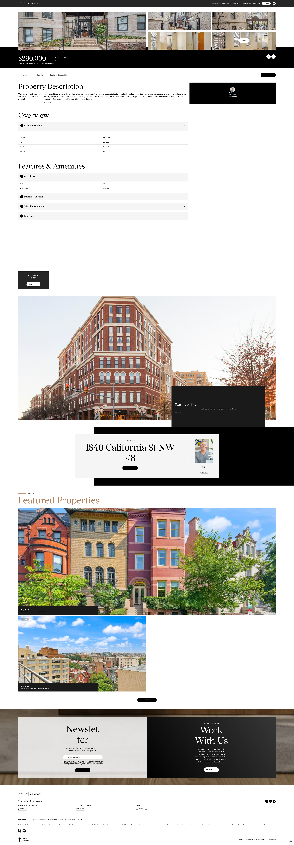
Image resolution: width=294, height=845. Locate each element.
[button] (268, 75)
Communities (225, 3)
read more (178, 412)
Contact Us (256, 3)
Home (34, 819)
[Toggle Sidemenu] (274, 3)
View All (244, 40)
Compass (55, 824)
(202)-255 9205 (80, 808)
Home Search (235, 3)
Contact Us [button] (80, 819)
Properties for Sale (52, 819)
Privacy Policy (80, 764)
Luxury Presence (249, 839)
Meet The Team (42, 819)
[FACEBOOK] (266, 801)
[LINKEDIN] (274, 801)
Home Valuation (246, 3)
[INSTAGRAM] (270, 801)
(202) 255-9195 (233, 94)
